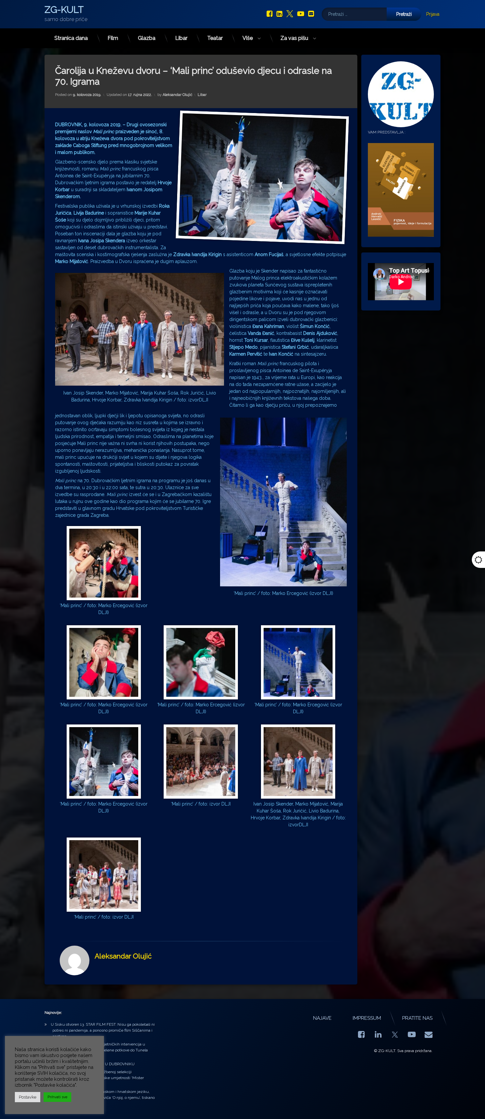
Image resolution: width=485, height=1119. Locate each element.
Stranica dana (71, 38)
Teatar (215, 38)
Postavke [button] (27, 1097)
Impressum (367, 1018)
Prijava (432, 14)
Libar (181, 38)
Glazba (146, 38)
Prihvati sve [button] (57, 1097)
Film (113, 38)
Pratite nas (417, 1018)
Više (247, 38)
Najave (322, 1018)
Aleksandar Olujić (177, 95)
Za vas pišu (294, 38)
